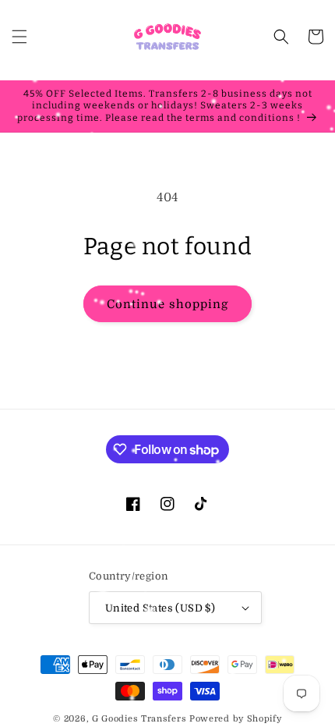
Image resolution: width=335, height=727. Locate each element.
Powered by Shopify (235, 719)
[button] (19, 37)
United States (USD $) (160, 608)
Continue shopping (167, 304)
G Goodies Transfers (139, 719)
